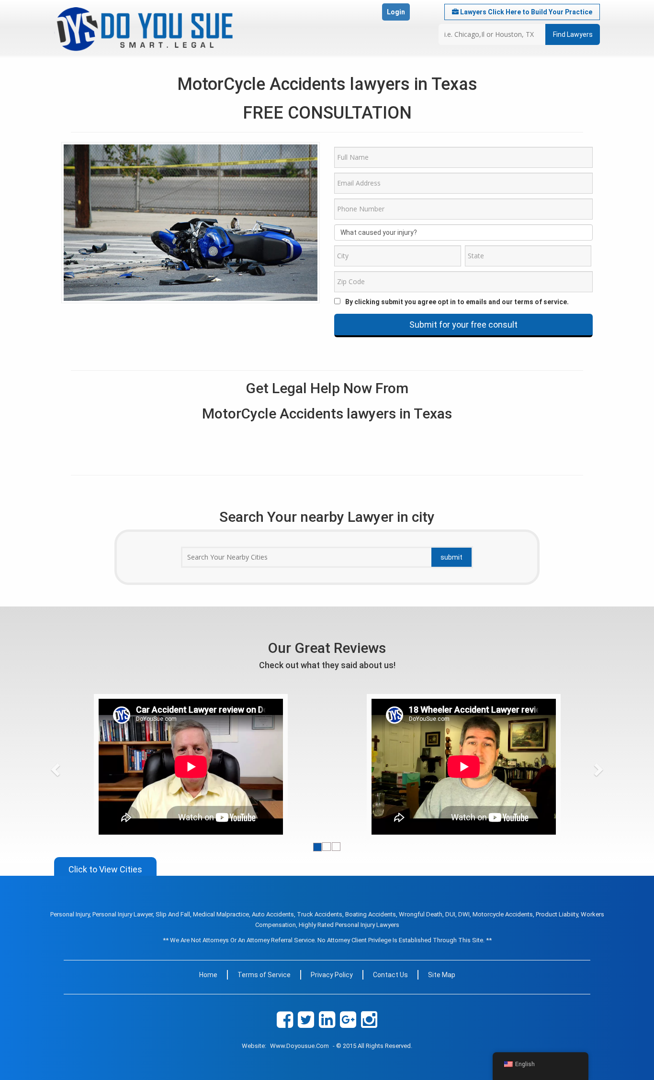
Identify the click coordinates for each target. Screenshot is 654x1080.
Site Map (441, 975)
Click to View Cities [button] (105, 869)
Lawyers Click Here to (525, 12)
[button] (73, 766)
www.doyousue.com (299, 1045)
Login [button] (396, 12)
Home (208, 975)
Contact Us (390, 975)
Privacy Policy (332, 975)
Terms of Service (264, 975)
